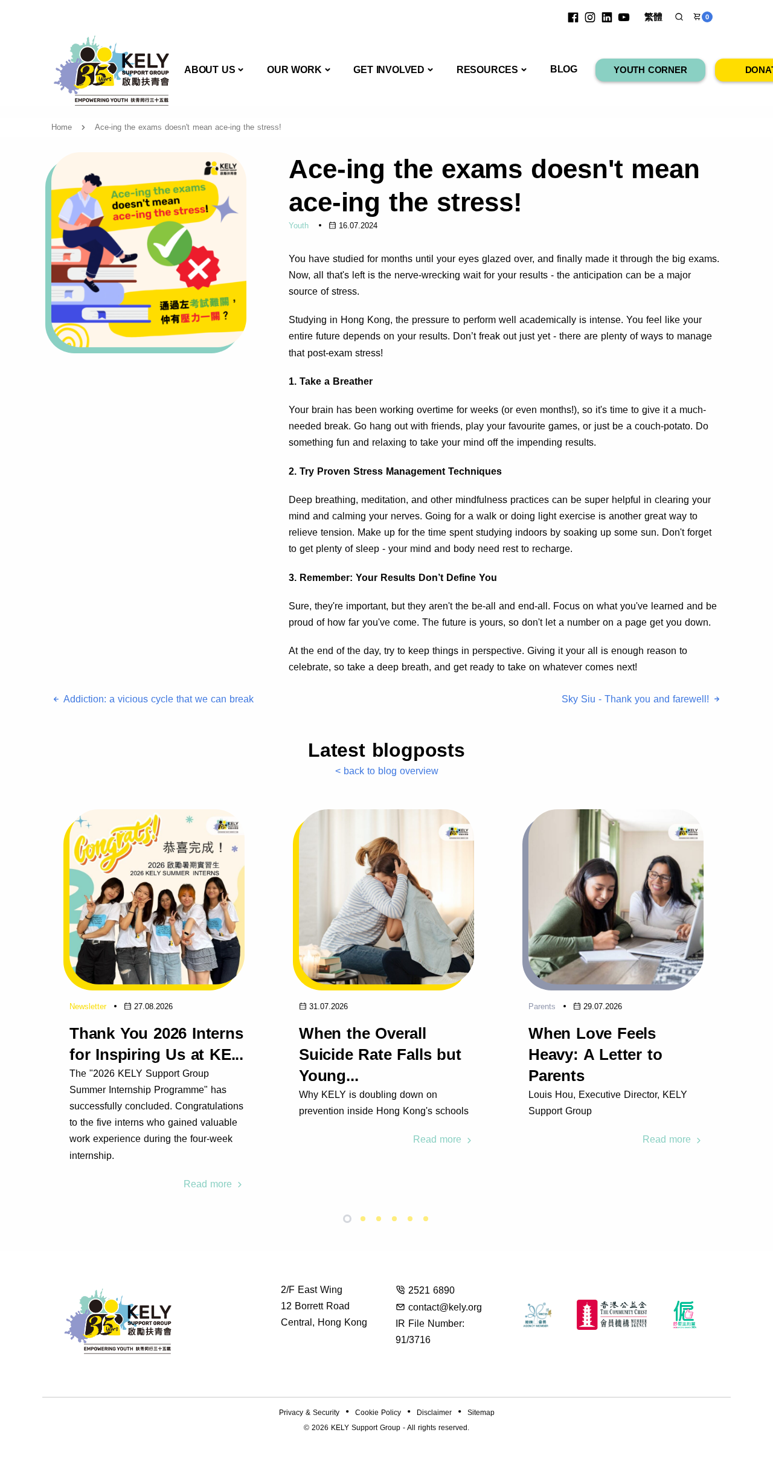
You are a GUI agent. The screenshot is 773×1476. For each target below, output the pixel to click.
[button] (679, 16)
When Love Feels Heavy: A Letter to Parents (595, 1054)
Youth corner (650, 70)
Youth (299, 225)
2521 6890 (431, 1290)
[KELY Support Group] (111, 69)
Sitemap (481, 1412)
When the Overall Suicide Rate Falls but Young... (380, 1054)
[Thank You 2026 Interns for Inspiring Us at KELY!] (157, 896)
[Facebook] (573, 17)
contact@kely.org (445, 1307)
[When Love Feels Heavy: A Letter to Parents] (616, 896)
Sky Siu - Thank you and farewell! (637, 699)
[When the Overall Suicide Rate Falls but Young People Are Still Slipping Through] (386, 896)
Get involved (389, 70)
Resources (487, 70)
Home (61, 127)
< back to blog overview (386, 771)
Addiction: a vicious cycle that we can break (157, 699)
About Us (209, 70)
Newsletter (87, 1006)
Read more (209, 1184)
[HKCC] (612, 1315)
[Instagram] (590, 17)
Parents (542, 1006)
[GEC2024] (685, 1315)
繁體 (653, 16)
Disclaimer (434, 1412)
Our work (294, 70)
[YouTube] (624, 17)
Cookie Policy (378, 1412)
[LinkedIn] (607, 17)
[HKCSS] (537, 1315)
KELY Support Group (365, 1427)
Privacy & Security (309, 1412)
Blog (563, 69)
